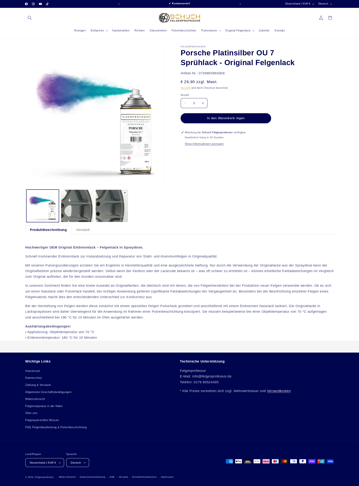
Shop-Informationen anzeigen (204, 143)
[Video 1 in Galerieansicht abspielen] (112, 206)
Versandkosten (279, 391)
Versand (185, 87)
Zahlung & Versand (37, 384)
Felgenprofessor (44, 477)
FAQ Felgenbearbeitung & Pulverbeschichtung (56, 427)
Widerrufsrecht (35, 398)
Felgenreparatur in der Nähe (44, 405)
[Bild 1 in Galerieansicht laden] (42, 206)
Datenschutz (33, 377)
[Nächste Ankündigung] (240, 4)
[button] (29, 17)
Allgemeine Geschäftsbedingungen (48, 391)
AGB (111, 477)
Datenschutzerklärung (92, 477)
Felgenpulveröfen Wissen (42, 419)
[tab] (48, 229)
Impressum (32, 370)
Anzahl (185, 94)
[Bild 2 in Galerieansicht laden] (77, 206)
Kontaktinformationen (144, 477)
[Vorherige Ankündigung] (119, 4)
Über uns (31, 413)
